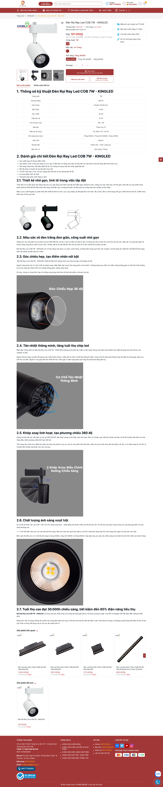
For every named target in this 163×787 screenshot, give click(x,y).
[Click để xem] (40, 45)
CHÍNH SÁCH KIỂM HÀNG (71, 744)
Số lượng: (69, 65)
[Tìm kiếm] (56, 4)
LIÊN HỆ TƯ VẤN (101, 79)
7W (68, 44)
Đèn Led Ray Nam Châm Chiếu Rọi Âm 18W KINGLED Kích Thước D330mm (130, 668)
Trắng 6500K (98, 59)
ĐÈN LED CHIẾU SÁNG (28, 10)
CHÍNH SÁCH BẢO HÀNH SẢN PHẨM (75, 752)
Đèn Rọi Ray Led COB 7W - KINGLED (31, 719)
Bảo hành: (104, 747)
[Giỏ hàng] (144, 3)
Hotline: (102, 744)
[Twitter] (122, 746)
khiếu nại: (103, 750)
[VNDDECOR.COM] (27, 4)
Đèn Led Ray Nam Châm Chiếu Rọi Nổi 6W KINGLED (97, 668)
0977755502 (115, 4)
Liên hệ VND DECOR (102, 753)
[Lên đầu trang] (158, 767)
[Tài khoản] (140, 3)
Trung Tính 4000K (84, 59)
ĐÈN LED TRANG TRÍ (54, 10)
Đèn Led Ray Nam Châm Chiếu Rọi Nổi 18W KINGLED (32, 668)
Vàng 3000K (71, 59)
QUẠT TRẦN (106, 10)
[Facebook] (117, 746)
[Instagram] (132, 746)
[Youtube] (127, 746)
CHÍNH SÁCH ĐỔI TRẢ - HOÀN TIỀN (75, 755)
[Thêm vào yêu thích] (62, 23)
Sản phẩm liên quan (26, 630)
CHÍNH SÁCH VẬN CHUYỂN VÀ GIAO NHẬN (75, 748)
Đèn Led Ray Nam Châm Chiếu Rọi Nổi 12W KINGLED (65, 668)
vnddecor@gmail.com (30, 764)
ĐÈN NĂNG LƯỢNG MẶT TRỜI (81, 10)
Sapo (100, 784)
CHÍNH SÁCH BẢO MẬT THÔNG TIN (75, 758)
